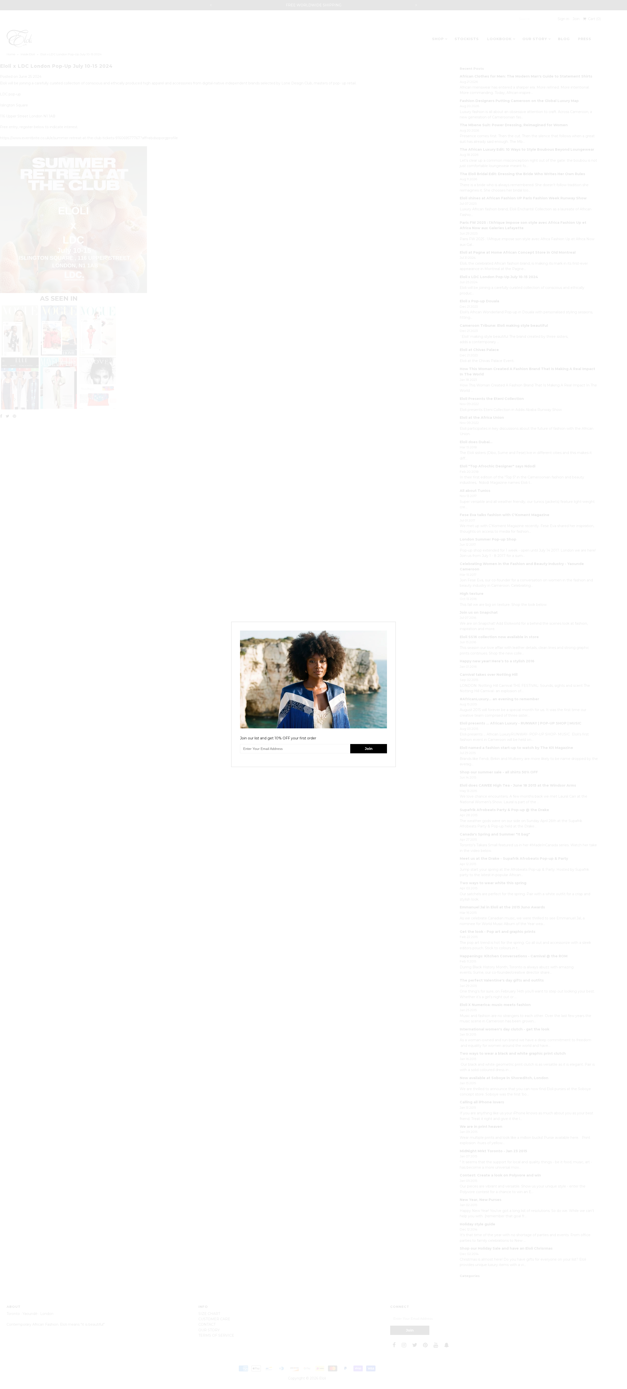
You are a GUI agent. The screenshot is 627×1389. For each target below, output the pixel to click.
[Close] (392, 624)
